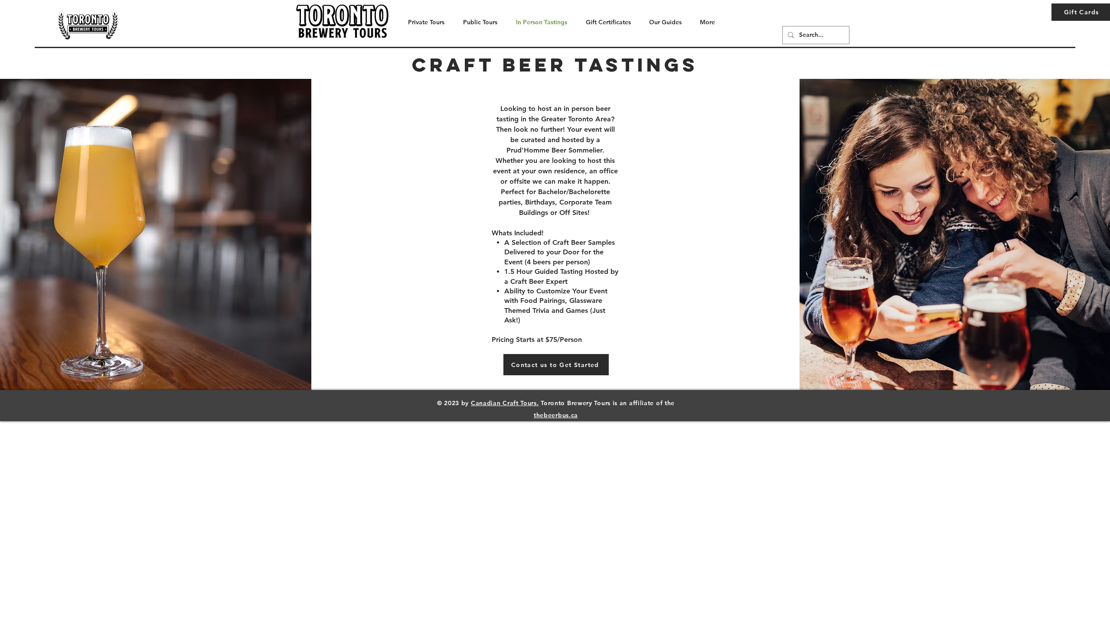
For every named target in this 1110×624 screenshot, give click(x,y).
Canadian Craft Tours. (505, 403)
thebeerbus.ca (556, 415)
